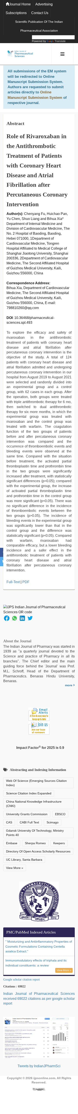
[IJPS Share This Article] (6, 618)
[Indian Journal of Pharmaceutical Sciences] (20, 54)
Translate (60, 41)
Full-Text (13, 582)
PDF (25, 582)
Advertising (44, 4)
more (69, 685)
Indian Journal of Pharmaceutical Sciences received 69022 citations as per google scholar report (39, 998)
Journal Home (20, 4)
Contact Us (39, 13)
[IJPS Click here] (39, 1037)
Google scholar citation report (21, 979)
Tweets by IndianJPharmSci (39, 1066)
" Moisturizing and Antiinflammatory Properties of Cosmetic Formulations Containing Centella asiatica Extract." (38, 946)
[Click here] (39, 1089)
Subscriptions (16, 13)
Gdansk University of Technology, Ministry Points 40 (35, 833)
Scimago (52, 822)
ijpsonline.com (44, 1078)
